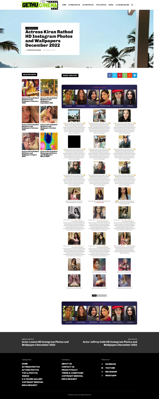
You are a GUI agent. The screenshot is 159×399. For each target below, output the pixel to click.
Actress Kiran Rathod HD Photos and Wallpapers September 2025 (48, 100)
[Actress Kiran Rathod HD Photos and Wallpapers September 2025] (49, 87)
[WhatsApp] (124, 75)
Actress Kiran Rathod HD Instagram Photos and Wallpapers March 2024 (48, 154)
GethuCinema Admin (34, 50)
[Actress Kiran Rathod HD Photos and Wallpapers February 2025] (30, 114)
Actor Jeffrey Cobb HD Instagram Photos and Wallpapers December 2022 (110, 343)
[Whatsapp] (102, 375)
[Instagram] (102, 371)
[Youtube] (102, 368)
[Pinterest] (119, 75)
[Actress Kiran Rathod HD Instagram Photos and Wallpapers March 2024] (49, 141)
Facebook (110, 364)
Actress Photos (31, 28)
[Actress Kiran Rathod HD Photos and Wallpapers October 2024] (49, 114)
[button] (132, 5)
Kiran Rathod (102, 295)
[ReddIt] (129, 75)
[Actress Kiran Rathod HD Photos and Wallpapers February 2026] (30, 87)
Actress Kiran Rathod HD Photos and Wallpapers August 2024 (30, 154)
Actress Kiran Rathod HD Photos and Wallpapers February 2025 (30, 127)
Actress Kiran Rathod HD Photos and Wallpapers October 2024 (48, 127)
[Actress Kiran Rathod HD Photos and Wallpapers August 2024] (30, 141)
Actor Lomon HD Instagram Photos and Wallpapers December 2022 (45, 343)
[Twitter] (114, 75)
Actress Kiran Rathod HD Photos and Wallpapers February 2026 (30, 100)
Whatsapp (110, 375)
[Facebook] (109, 75)
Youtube (110, 368)
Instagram (111, 372)
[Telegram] (134, 75)
